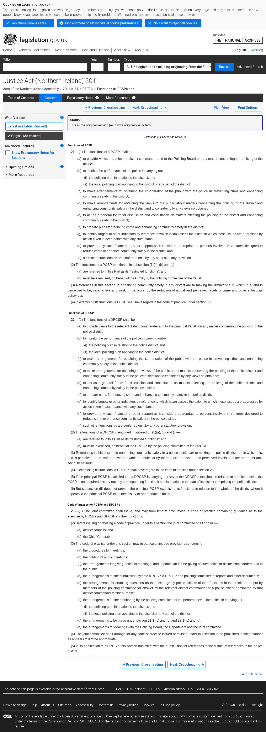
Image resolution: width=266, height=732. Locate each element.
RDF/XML (213, 689)
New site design (14, 705)
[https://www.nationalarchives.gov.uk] (238, 37)
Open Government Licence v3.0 (85, 716)
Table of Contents (21, 98)
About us (47, 705)
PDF (151, 689)
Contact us (105, 705)
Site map (64, 705)
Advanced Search (250, 67)
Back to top (254, 674)
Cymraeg (256, 50)
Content (50, 98)
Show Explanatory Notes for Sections (33, 155)
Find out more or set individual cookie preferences (101, 23)
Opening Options (19, 167)
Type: (128, 60)
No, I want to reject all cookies (175, 23)
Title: (6, 60)
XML (159, 689)
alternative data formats (78, 689)
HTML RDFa (195, 689)
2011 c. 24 (70, 89)
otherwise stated (142, 716)
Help (34, 705)
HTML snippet (135, 689)
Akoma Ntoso (174, 689)
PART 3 (87, 89)
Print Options (248, 108)
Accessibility (84, 705)
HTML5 (118, 689)
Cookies (149, 705)
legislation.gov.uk (37, 34)
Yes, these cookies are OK (30, 23)
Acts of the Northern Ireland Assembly (31, 89)
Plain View (221, 108)
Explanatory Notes (80, 98)
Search (224, 67)
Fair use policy (169, 705)
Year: (94, 60)
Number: (114, 60)
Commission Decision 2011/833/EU (74, 721)
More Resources (118, 98)
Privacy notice (128, 705)
